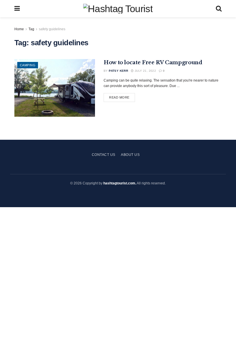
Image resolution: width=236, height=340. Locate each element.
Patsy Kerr (118, 70)
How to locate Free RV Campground (153, 62)
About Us (130, 155)
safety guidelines (52, 29)
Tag (31, 29)
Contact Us (103, 155)
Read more (119, 97)
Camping (27, 65)
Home (19, 29)
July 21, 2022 (145, 70)
